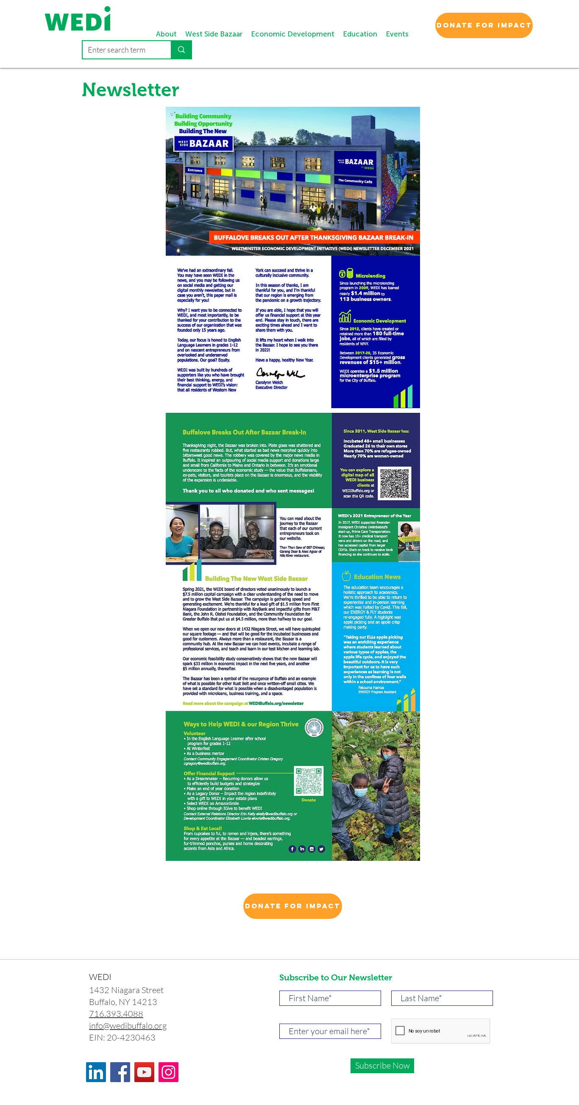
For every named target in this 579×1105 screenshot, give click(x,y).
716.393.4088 (116, 1013)
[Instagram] (168, 1072)
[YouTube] (144, 1072)
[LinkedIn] (96, 1072)
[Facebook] (120, 1072)
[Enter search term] (181, 49)
